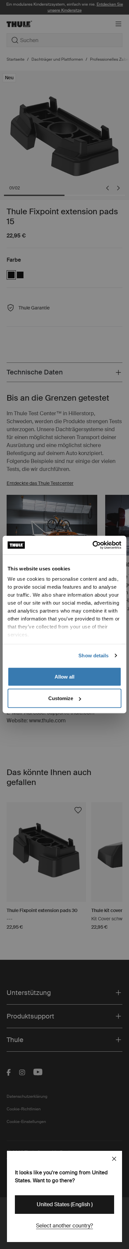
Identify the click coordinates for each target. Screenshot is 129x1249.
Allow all (64, 676)
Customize (60, 698)
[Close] (114, 1159)
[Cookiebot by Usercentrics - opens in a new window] (92, 545)
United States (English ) (65, 1204)
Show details (93, 655)
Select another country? (64, 1225)
